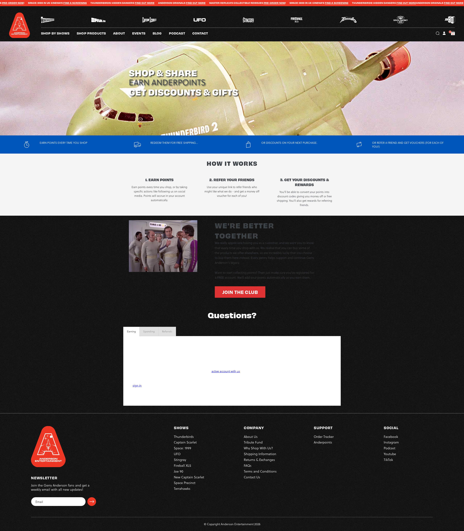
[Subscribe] (91, 501)
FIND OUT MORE (110, 3)
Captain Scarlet (185, 442)
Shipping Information (260, 453)
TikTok (388, 459)
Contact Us (252, 477)
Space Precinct (184, 482)
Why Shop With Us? (258, 447)
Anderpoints (323, 442)
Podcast (389, 447)
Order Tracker (324, 436)
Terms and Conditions (260, 471)
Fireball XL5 (182, 465)
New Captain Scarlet (189, 477)
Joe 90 (178, 471)
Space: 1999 (182, 447)
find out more (161, 3)
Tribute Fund (253, 442)
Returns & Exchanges (259, 459)
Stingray (180, 459)
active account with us (226, 371)
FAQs (247, 465)
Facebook (391, 436)
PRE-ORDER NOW (239, 3)
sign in (137, 385)
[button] (122, 33)
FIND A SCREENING (40, 3)
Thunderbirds (184, 436)
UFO (177, 453)
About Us (251, 436)
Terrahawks (182, 488)
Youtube (390, 453)
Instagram (391, 442)
